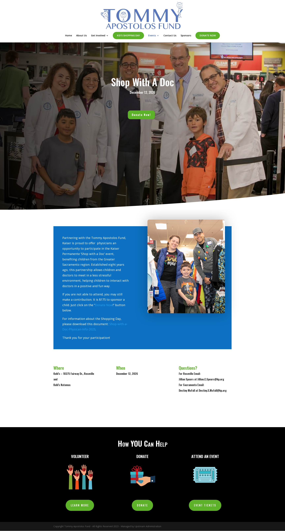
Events (152, 35)
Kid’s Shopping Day (128, 35)
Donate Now (208, 35)
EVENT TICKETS (205, 505)
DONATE (142, 505)
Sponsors (186, 35)
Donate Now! (141, 115)
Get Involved (98, 35)
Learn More (80, 505)
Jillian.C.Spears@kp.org (210, 379)
